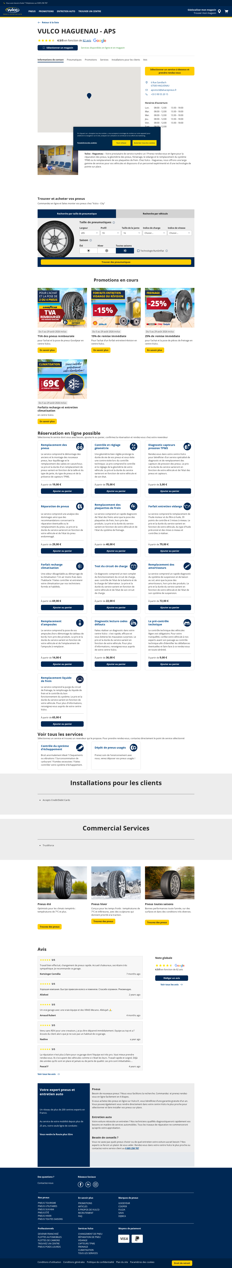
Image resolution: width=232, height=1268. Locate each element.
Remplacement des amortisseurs (161, 566)
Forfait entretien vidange (165, 506)
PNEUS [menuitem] (32, 11)
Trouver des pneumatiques (116, 262)
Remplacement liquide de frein (56, 679)
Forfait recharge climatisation (52, 566)
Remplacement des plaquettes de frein (108, 506)
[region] (117, 138)
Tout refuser (121, 143)
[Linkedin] (88, 1184)
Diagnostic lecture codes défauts (111, 622)
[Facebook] (80, 1184)
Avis (145, 59)
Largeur (83, 227)
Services (104, 59)
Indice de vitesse (176, 227)
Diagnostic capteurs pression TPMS (161, 446)
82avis (87, 40)
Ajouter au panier (62, 491)
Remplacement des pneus (54, 446)
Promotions (91, 59)
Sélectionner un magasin (59, 47)
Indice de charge (151, 227)
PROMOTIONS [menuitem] (46, 11)
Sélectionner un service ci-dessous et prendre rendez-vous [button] (169, 71)
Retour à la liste (50, 22)
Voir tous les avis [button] (170, 984)
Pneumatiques (74, 59)
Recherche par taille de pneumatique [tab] (77, 213)
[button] (113, 222)
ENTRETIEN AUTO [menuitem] (66, 11)
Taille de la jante (130, 227)
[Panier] (226, 11)
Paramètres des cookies (87, 143)
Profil (103, 227)
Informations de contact (51, 59)
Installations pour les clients (126, 59)
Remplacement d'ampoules (51, 622)
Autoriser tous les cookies (144, 143)
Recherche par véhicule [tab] (155, 213)
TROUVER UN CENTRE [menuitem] (89, 11)
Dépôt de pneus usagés (110, 747)
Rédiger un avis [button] (172, 978)
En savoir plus (47, 350)
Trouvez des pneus (49, 926)
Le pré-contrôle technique (158, 622)
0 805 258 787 (132, 1148)
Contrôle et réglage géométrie (107, 446)
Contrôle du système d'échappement (55, 747)
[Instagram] (95, 1184)
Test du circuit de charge (111, 566)
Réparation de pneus (55, 506)
